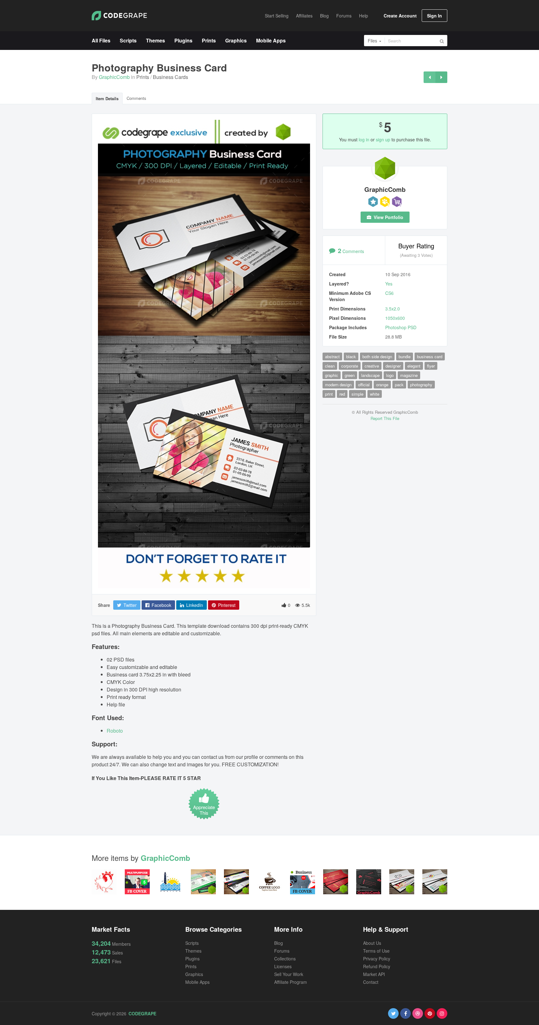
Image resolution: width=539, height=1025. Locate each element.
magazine (409, 375)
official (364, 385)
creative (372, 366)
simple (357, 394)
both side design (377, 356)
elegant (413, 366)
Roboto (115, 730)
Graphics (194, 974)
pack (399, 385)
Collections (285, 958)
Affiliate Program (290, 982)
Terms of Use (376, 951)
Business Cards (170, 77)
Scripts (192, 943)
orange (382, 385)
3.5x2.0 (392, 308)
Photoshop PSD (400, 327)
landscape (370, 375)
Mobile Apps (197, 982)
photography (421, 385)
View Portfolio (387, 217)
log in (364, 139)
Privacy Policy (376, 958)
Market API (374, 974)
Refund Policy (376, 966)
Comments (136, 98)
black (351, 356)
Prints (142, 77)
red (342, 394)
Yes (388, 284)
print (329, 394)
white (374, 394)
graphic (331, 375)
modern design (338, 385)
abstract (332, 356)
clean (330, 366)
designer (393, 366)
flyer (431, 366)
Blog (278, 943)
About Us (372, 943)
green (350, 375)
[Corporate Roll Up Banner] (441, 77)
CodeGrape (142, 1013)
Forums (281, 951)
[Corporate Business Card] (429, 77)
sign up (383, 139)
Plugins (192, 958)
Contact (370, 982)
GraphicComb (114, 77)
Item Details (107, 98)
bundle (404, 356)
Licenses (283, 966)
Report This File (385, 418)
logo (390, 375)
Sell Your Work (288, 974)
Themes (193, 951)
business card (429, 356)
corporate (349, 366)
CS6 (389, 293)
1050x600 (395, 318)
